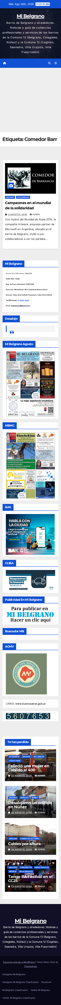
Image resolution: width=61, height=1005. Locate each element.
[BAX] (30, 534)
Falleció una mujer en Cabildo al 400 (28, 768)
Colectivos (14, 761)
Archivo (10, 197)
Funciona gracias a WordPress (19, 962)
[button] (49, 63)
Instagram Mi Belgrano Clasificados (20, 982)
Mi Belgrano (30, 16)
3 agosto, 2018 (17, 214)
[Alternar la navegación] (56, 63)
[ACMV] (26, 673)
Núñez (35, 798)
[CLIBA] (30, 580)
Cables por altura (24, 843)
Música (12, 871)
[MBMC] (30, 465)
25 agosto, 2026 (22, 775)
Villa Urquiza (26, 871)
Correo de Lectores (29, 839)
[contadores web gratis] (28, 715)
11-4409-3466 (23, 300)
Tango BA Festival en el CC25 (30, 878)
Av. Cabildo (39, 757)
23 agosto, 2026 (22, 886)
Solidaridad (23, 197)
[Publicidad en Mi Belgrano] (30, 614)
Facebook (46, 982)
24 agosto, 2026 (22, 849)
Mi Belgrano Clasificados (15, 990)
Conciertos (26, 867)
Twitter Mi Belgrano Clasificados (18, 998)
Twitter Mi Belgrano (40, 990)
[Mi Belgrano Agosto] (30, 383)
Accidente (14, 757)
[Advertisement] (30, 99)
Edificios (24, 798)
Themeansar (30, 966)
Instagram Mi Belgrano (13, 974)
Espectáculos (42, 867)
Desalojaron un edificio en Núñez (30, 804)
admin (36, 214)
